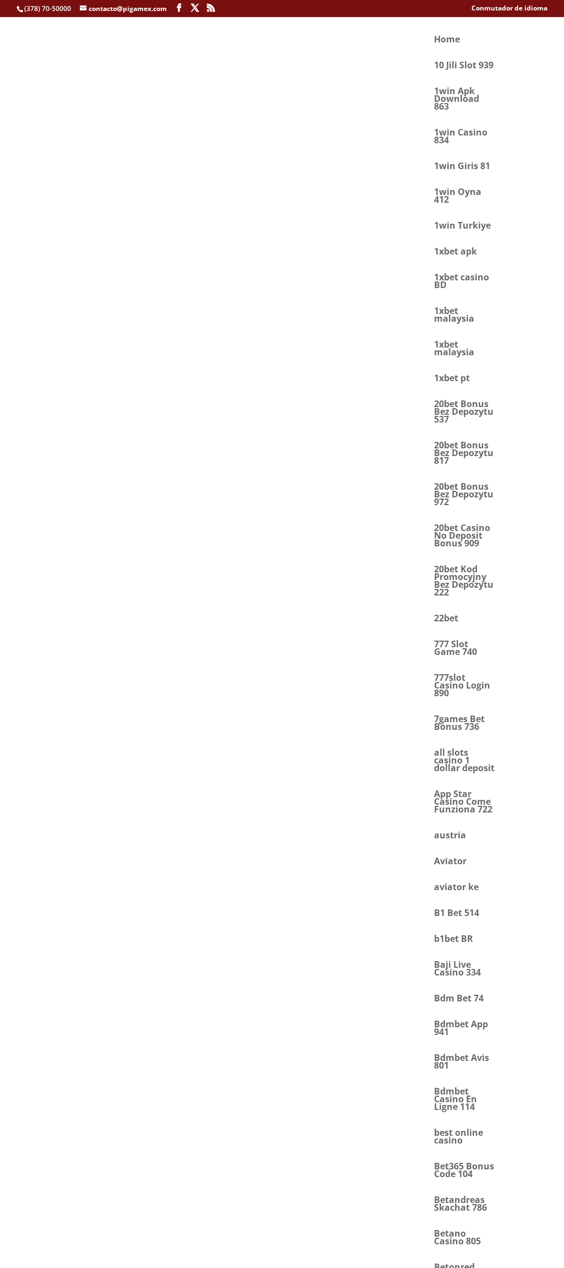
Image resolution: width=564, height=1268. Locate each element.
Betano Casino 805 (457, 1238)
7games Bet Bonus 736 (459, 724)
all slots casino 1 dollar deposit (464, 761)
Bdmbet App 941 (461, 1029)
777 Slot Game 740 (455, 649)
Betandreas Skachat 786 (460, 1204)
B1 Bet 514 (456, 914)
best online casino (458, 1137)
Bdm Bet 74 (459, 999)
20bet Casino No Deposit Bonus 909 (462, 536)
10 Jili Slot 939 (464, 66)
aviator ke (456, 888)
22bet (446, 619)
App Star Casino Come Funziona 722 (463, 802)
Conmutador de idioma (509, 9)
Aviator (450, 862)
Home (447, 40)
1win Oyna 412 (457, 196)
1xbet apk (455, 252)
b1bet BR (453, 940)
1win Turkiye (462, 226)
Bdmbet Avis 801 (461, 1062)
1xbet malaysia (454, 315)
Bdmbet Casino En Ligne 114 (455, 1100)
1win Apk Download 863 (456, 99)
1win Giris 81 (462, 167)
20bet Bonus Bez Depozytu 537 (464, 412)
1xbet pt (452, 379)
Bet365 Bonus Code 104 (464, 1171)
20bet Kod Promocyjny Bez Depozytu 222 (464, 581)
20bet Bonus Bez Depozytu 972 (464, 495)
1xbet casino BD (461, 282)
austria (450, 836)
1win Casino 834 (460, 137)
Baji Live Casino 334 (457, 969)
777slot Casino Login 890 (462, 686)
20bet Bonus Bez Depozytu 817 (464, 454)
